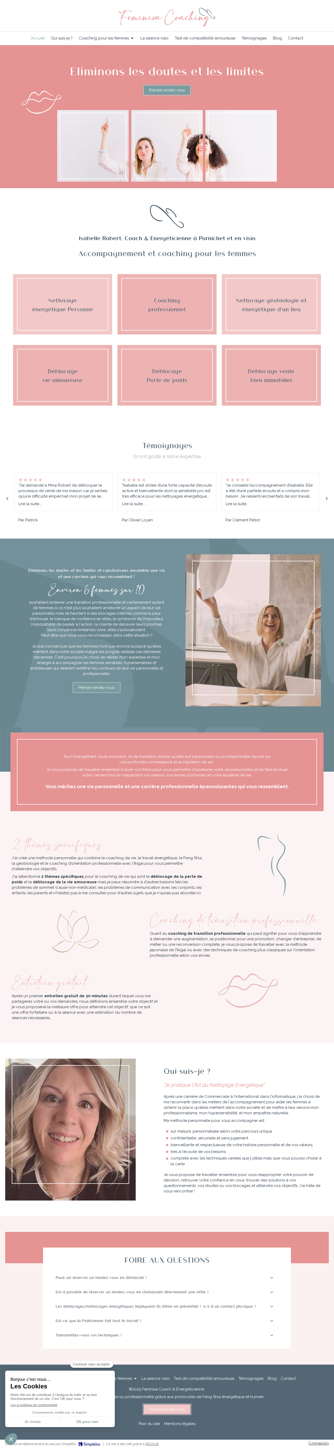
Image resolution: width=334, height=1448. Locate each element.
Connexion (318, 1443)
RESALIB (151, 1444)
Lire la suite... (30, 503)
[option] (63, 498)
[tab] (167, 1277)
